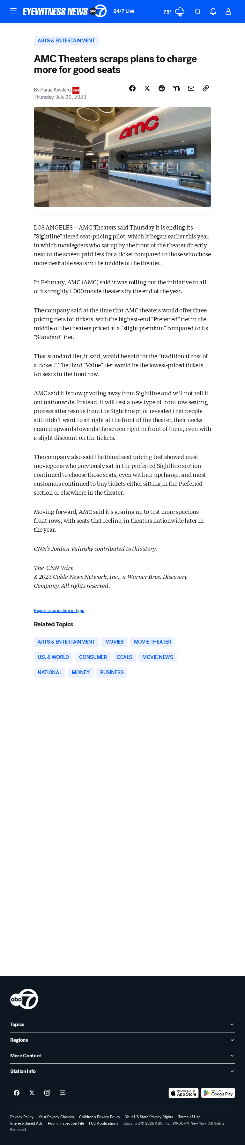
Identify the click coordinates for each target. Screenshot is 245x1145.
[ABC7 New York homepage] (65, 11)
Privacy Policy (21, 1117)
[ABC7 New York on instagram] (47, 1093)
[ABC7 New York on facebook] (16, 1093)
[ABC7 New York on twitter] (32, 1093)
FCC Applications (103, 1123)
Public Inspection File (66, 1123)
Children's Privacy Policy (99, 1117)
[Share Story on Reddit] (161, 88)
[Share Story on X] (147, 88)
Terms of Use (189, 1117)
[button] (13, 10)
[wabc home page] (24, 999)
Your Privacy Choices (56, 1117)
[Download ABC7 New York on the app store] (183, 1093)
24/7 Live (124, 11)
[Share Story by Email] (191, 88)
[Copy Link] (205, 88)
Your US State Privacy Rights (149, 1117)
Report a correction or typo (59, 611)
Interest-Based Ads (26, 1123)
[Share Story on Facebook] (132, 88)
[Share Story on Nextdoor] (176, 88)
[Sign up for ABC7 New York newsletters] (62, 1093)
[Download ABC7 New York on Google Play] (218, 1093)
